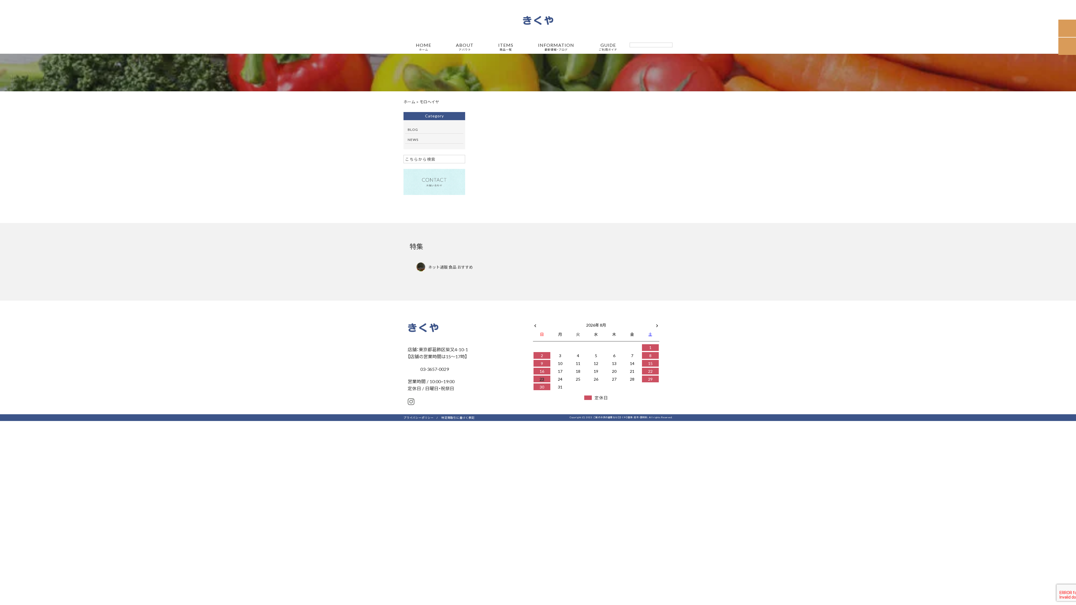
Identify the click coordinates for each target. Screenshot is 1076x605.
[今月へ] (560, 319)
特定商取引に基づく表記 (457, 417)
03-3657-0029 (434, 369)
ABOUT (465, 47)
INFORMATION (556, 47)
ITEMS (505, 47)
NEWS (413, 139)
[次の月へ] (657, 324)
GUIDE (608, 47)
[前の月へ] (535, 324)
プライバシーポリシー (419, 417)
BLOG (413, 129)
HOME (423, 47)
